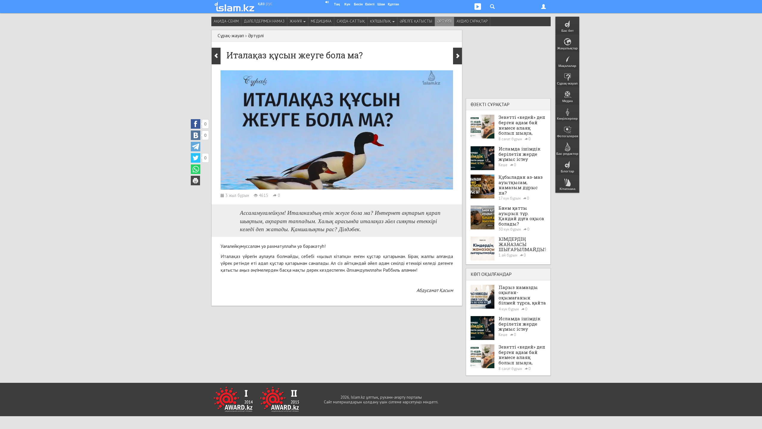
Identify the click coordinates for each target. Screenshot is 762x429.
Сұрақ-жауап (231, 35)
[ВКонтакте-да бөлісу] (195, 135)
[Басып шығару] (195, 180)
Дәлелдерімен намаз (264, 21)
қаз (261, 3)
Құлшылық (381, 21)
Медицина (321, 21)
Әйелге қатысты (416, 21)
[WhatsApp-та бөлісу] (195, 169)
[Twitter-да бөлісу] (195, 158)
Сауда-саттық (351, 21)
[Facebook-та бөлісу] (195, 124)
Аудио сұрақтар (472, 21)
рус (269, 3)
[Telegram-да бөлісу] (195, 146)
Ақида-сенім (226, 21)
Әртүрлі (444, 21)
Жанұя (296, 21)
